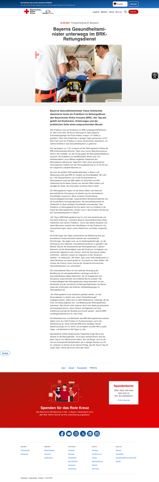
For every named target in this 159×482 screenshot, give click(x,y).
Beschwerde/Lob (97, 461)
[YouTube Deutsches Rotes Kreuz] (69, 434)
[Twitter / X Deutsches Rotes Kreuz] (83, 434)
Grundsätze (119, 454)
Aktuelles (71, 454)
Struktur (118, 461)
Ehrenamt (47, 454)
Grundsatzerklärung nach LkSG (126, 458)
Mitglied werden (49, 450)
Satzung (118, 450)
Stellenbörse (48, 458)
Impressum (71, 465)
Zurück (5, 353)
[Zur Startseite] (39, 11)
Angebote (96, 12)
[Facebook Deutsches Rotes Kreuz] (62, 434)
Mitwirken (104, 12)
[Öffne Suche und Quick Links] (125, 11)
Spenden (133, 12)
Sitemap (94, 465)
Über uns (118, 12)
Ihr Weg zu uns (97, 454)
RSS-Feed (95, 469)
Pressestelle (72, 458)
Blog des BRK (72, 461)
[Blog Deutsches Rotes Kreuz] (97, 434)
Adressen (95, 450)
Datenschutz (72, 469)
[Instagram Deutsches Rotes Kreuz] (76, 434)
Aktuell (111, 12)
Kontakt (94, 458)
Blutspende (24, 454)
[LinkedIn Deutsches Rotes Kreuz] (90, 434)
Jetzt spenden (25, 450)
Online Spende (124, 400)
